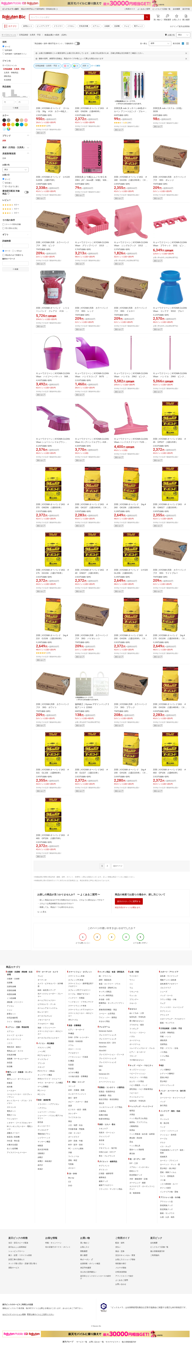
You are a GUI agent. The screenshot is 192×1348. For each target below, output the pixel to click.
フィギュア (133, 1029)
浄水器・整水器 (13, 1141)
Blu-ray (71, 1178)
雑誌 (70, 1121)
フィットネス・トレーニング (171, 1007)
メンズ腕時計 (165, 1070)
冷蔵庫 (107, 26)
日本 (4, 158)
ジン (131, 984)
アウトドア (164, 1015)
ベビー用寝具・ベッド (138, 1085)
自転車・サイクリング (169, 976)
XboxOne (102, 1047)
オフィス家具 (165, 1188)
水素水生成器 (12, 1145)
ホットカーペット (14, 1039)
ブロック (133, 1056)
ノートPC (42, 1051)
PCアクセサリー (44, 1055)
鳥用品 (132, 1130)
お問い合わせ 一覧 (96, 1342)
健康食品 (102, 1177)
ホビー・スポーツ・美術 (78, 1102)
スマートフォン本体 (76, 976)
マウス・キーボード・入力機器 (50, 1083)
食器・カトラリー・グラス (109, 984)
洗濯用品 (163, 1044)
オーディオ (42, 980)
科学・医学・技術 (75, 1145)
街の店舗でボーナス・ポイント (57, 1247)
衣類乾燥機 (11, 990)
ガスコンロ (11, 1107)
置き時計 (163, 1081)
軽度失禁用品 (104, 1119)
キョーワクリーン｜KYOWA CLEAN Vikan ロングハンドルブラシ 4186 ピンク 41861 (92, 442)
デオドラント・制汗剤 (108, 1148)
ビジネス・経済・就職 (77, 1110)
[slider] (2, 97)
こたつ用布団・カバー (169, 1184)
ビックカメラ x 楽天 (10, 9)
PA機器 (71, 1033)
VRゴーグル (73, 1020)
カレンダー (72, 1113)
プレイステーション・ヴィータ (111, 1054)
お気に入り (84, 1247)
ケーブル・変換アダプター (79, 994)
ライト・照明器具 (14, 1022)
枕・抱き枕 (164, 1123)
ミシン (9, 1010)
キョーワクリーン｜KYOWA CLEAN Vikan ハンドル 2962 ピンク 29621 (131, 376)
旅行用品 (163, 1105)
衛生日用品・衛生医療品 (109, 1099)
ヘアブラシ (42, 1108)
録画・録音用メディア (47, 990)
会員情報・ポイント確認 (90, 1263)
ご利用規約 (154, 1255)
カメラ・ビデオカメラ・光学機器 (50, 984)
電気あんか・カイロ (15, 1051)
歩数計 (40, 1157)
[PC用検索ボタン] (147, 17)
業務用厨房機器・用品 (108, 1010)
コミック (71, 1086)
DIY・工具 (133, 1163)
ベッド (162, 1127)
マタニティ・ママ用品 (138, 1077)
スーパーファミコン (107, 1082)
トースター (11, 1091)
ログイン (173, 26)
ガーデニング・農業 (137, 1183)
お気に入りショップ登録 (125, 1259)
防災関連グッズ (135, 1175)
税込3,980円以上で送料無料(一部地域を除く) (39, 9)
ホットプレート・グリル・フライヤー (19, 1102)
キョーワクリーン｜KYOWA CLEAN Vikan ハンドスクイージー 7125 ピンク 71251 (131, 442)
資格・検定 (72, 1160)
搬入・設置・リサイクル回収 (20, 1255)
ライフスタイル (74, 1117)
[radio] (3, 46)
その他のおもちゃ (136, 1060)
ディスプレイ (43, 1059)
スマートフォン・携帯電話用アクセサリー (80, 984)
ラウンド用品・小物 (168, 999)
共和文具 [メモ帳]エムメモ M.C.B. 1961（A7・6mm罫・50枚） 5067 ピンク (91, 180)
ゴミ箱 (162, 1180)
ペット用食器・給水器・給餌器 (142, 1134)
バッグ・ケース (166, 995)
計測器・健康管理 (106, 1173)
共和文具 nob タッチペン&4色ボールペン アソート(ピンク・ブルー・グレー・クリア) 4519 (130, 111)
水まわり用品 (104, 1021)
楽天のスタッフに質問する (129, 901)
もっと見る (41, 912)
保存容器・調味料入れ (108, 988)
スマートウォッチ (167, 1085)
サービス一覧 (81, 1342)
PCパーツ (42, 1090)
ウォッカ (133, 995)
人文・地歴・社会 (75, 1125)
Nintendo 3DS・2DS (107, 1043)
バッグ (162, 1102)
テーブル (163, 1139)
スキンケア (103, 1129)
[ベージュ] (21, 120)
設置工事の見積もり (16, 1259)
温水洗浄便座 (43, 1149)
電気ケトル (11, 1115)
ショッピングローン (16, 1251)
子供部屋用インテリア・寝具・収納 (172, 1151)
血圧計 (40, 1165)
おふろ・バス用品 (136, 1081)
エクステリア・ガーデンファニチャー (142, 1187)
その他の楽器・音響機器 (78, 1076)
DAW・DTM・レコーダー (78, 1037)
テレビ (126, 26)
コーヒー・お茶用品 (107, 1014)
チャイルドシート (136, 1097)
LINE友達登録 (121, 1272)
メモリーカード (44, 1020)
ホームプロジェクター (47, 1000)
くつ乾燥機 (11, 998)
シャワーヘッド (44, 1138)
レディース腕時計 (167, 1074)
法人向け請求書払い (88, 1272)
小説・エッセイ (74, 1133)
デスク (162, 1143)
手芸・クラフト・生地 (169, 1048)
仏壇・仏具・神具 (167, 1217)
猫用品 (132, 1111)
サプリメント (104, 1166)
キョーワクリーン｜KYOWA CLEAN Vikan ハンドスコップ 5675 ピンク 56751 (92, 376)
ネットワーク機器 (45, 1075)
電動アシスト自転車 (168, 980)
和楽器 (71, 1069)
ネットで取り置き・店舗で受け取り (22, 1263)
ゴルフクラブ (165, 988)
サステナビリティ (113, 1342)
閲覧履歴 (83, 1251)
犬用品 (132, 1114)
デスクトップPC (44, 1048)
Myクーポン (85, 1259)
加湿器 (9, 1063)
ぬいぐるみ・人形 (136, 1013)
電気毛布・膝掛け (14, 1047)
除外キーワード (8, 259)
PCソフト (42, 1094)
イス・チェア (165, 1146)
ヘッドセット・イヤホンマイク (80, 1002)
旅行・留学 (72, 1098)
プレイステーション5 (107, 1035)
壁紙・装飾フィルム (168, 1172)
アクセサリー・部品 (46, 1024)
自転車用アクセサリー (169, 984)
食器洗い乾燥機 (13, 1137)
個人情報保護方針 (157, 1251)
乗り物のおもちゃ (136, 1021)
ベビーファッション (137, 1074)
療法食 (132, 1153)
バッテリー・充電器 (76, 998)
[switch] (26, 192)
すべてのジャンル (9, 35)
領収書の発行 (120, 1263)
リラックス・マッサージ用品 (110, 1189)
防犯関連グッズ (166, 1205)
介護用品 (102, 1111)
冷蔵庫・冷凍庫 (13, 979)
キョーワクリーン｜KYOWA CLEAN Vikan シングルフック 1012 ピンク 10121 (131, 245)
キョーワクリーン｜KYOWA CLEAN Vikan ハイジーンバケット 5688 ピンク (53, 376)
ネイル (101, 1144)
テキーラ (133, 1003)
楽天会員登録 (184, 26)
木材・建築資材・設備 (138, 1179)
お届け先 (6, 165)
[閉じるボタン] (187, 53)
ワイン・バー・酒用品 (108, 1017)
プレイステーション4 (107, 1039)
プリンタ (41, 1063)
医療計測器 (103, 1115)
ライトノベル (73, 1156)
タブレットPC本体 (75, 980)
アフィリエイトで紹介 (124, 1276)
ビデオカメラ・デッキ (47, 1004)
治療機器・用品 (105, 1095)
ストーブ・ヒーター (15, 1035)
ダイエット (103, 1170)
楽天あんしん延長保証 (17, 1247)
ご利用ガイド (129, 9)
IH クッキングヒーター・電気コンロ (20, 1127)
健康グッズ (103, 1181)
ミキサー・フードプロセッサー (19, 1123)
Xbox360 (102, 1051)
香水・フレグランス (107, 1156)
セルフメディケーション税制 (14, 1314)
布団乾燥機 (11, 994)
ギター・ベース (74, 1049)
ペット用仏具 (134, 1146)
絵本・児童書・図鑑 (76, 1090)
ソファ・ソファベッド (169, 1131)
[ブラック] (4, 120)
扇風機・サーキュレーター (17, 1059)
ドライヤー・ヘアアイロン (48, 1104)
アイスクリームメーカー (17, 1152)
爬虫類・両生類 (135, 1138)
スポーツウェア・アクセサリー (172, 1019)
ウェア (162, 1003)
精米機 (9, 1087)
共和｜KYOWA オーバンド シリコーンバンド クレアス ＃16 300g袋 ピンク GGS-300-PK (52, 311)
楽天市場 (186, 9)
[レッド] (4, 124)
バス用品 (163, 1052)
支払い (118, 1247)
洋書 (70, 1152)
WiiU (101, 1066)
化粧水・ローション (107, 1132)
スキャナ (41, 1067)
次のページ (117, 866)
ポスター (71, 1168)
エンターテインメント (77, 1094)
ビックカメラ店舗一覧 (161, 9)
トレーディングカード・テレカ (142, 1048)
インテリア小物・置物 (169, 1192)
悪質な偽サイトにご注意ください (40, 1314)
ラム (131, 988)
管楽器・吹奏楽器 (75, 1041)
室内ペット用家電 (136, 1150)
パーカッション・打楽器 (78, 1057)
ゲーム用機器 (43, 1087)
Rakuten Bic (14, 17)
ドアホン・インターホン (139, 1167)
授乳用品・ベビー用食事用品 (141, 1089)
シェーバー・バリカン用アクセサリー (50, 1117)
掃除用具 (163, 1040)
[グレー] (8, 120)
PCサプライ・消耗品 (46, 1071)
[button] (3, 93)
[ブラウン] (17, 120)
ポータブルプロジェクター (48, 1038)
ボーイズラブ (73, 1137)
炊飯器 (9, 1083)
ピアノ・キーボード (76, 1030)
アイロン (10, 1006)
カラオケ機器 (73, 1072)
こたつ (9, 1043)
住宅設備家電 (12, 1018)
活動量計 (41, 1153)
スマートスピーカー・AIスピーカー (50, 1032)
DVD (70, 1186)
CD (69, 1182)
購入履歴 (83, 1255)
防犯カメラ (133, 1171)
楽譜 (70, 1106)
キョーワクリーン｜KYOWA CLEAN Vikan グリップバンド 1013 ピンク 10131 (92, 245)
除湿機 (9, 1066)
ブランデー (133, 999)
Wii (100, 1070)
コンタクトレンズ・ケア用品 (110, 1107)
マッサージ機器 (44, 1142)
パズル (132, 1036)
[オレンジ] (8, 124)
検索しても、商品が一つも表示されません (57, 907)
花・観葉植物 (134, 1193)
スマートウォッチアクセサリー (80, 1010)
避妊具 (101, 1103)
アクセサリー (73, 1053)
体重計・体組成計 (45, 1161)
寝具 (162, 1115)
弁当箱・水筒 (104, 999)
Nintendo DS (104, 1074)
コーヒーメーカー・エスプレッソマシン (19, 1095)
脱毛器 (40, 1122)
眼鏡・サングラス (167, 1023)
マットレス (164, 1119)
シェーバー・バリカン (47, 1112)
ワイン (132, 980)
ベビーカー (133, 1093)
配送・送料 (119, 1243)
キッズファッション (137, 1070)
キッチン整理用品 (106, 995)
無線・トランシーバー (47, 1028)
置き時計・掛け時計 (168, 1168)
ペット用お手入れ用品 (138, 1118)
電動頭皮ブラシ (44, 1134)
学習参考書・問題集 (76, 1129)
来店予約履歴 (85, 1268)
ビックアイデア (43, 26)
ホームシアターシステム (47, 1008)
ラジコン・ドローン (137, 1033)
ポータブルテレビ (45, 1016)
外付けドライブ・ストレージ (49, 1079)
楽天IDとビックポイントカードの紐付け (95, 1277)
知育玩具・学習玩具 (137, 1017)
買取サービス (13, 1268)
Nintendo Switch (105, 1031)
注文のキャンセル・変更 (125, 1255)
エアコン (96, 26)
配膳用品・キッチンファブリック (111, 1004)
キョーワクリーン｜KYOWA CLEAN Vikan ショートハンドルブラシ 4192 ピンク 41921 (53, 442)
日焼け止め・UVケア (107, 1152)
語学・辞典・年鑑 (75, 1141)
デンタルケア (43, 1130)
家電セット (27, 26)
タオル (162, 1060)
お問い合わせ (120, 1284)
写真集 (71, 1164)
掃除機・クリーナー (15, 1002)
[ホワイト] (13, 120)
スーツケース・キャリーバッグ (172, 1098)
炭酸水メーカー (13, 1133)
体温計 (40, 1169)
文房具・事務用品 (167, 1033)
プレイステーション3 (107, 1058)
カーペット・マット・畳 (170, 1164)
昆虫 (131, 1142)
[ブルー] (21, 124)
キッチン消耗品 (105, 992)
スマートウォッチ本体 (77, 1006)
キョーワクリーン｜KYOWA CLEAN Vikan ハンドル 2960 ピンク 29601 (170, 376)
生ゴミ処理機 (12, 1149)
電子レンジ (138, 26)
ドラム (71, 1045)
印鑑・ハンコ (165, 1036)
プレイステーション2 (107, 1062)
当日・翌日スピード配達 (18, 1243)
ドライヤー (58, 26)
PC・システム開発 (75, 1149)
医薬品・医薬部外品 (107, 1092)
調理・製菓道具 (105, 980)
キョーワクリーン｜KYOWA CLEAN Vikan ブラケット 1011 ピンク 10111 (170, 245)
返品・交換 (119, 1251)
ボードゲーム (134, 1044)
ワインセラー (12, 1119)
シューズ (163, 992)
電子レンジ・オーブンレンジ (18, 1079)
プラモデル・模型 (136, 1025)
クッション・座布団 (168, 1135)
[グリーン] (17, 124)
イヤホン (71, 26)
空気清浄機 (83, 26)
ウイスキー (133, 976)
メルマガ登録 (120, 1268)
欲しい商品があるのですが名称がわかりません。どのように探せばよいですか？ (72, 900)
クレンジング (104, 1136)
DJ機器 (71, 1061)
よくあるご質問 (143, 9)
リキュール (133, 992)
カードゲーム (134, 1040)
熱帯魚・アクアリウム (138, 1122)
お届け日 (6, 175)
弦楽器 (71, 1065)
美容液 (101, 1140)
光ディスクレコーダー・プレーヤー (50, 995)
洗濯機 (117, 26)
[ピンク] (26, 120)
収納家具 (163, 1157)
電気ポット (11, 1111)
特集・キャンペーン (53, 1243)
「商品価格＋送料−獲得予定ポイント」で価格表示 (53, 43)
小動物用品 (133, 1126)
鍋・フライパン (105, 976)
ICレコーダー (43, 1012)
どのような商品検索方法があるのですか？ (57, 904)
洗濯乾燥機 (11, 986)
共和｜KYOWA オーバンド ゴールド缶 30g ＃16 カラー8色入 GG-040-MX (52, 111)
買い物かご (84, 1243)
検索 (16, 108)
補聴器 (40, 1146)
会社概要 (176, 9)
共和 (4, 141)
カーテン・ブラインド (169, 1161)
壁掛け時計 (164, 1077)
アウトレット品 (166, 1202)
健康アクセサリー (106, 1185)
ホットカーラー (44, 1126)
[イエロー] (13, 124)
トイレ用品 (164, 1056)
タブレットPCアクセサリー (79, 990)
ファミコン (103, 1078)
